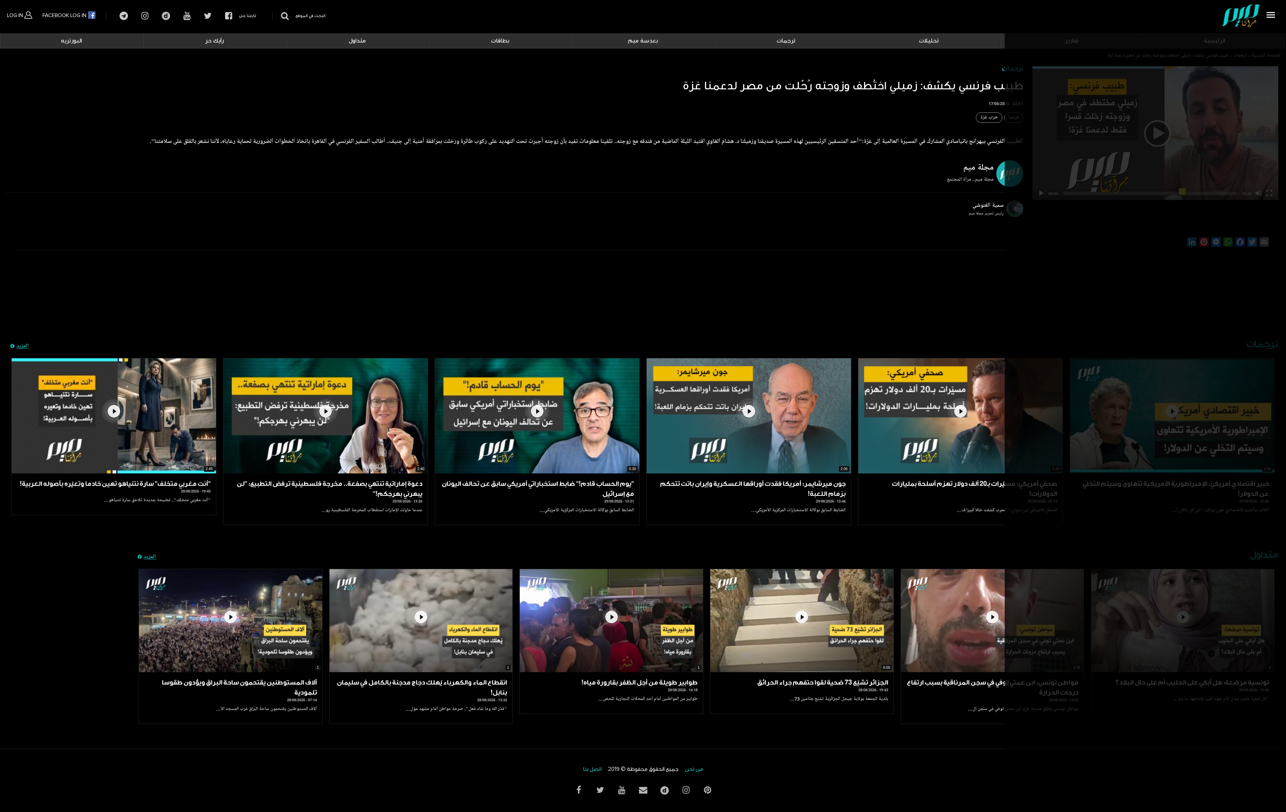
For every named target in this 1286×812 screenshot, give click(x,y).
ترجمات (786, 41)
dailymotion (166, 16)
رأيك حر (214, 41)
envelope (643, 790)
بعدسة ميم (643, 41)
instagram (145, 16)
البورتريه (71, 41)
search (283, 16)
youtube (187, 16)
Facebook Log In (65, 15)
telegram (124, 16)
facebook (228, 16)
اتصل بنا (592, 769)
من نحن (694, 769)
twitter (207, 16)
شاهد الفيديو (960, 415)
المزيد (22, 346)
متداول (357, 41)
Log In (15, 15)
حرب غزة (989, 117)
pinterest (707, 790)
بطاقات (500, 41)
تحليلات (929, 41)
